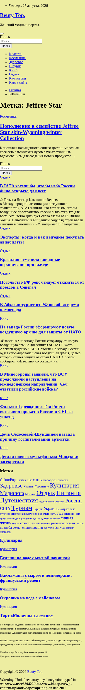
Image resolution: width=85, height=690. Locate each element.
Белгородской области (54, 480)
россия (80, 523)
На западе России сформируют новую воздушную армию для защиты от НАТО (40, 329)
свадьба (6, 527)
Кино (13, 70)
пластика (45, 523)
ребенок (58, 523)
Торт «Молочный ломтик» (26, 615)
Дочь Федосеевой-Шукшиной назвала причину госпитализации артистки (37, 437)
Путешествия (19, 500)
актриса (65, 509)
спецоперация (32, 527)
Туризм (21, 507)
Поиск (5, 37)
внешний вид (72, 513)
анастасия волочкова (24, 513)
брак (60, 513)
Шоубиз (15, 66)
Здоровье (16, 62)
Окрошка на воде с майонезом (30, 598)
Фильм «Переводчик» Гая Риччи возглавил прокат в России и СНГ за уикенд (36, 411)
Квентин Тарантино (36, 486)
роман (70, 523)
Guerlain (21, 480)
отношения (30, 523)
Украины (52, 508)
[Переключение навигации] (2, 33)
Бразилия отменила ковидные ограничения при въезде (30, 262)
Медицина (12, 493)
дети (36, 518)
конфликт (55, 518)
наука (15, 523)
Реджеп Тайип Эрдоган (51, 501)
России (73, 501)
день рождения (23, 518)
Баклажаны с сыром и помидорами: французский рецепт (36, 578)
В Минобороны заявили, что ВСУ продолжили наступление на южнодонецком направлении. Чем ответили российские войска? (34, 381)
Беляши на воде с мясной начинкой (35, 557)
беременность (47, 513)
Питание (68, 492)
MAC (36, 480)
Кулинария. (12, 540)
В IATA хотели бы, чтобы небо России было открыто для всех (37, 188)
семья (17, 527)
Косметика (17, 58)
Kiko (29, 480)
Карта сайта (18, 82)
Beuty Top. (12, 15)
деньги (11, 518)
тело (51, 527)
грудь (3, 518)
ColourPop (8, 480)
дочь (45, 518)
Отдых (14, 74)
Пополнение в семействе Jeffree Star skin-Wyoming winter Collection (39, 132)
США (5, 508)
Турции (38, 509)
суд (45, 527)
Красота (15, 54)
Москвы (30, 494)
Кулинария (17, 78)
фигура (60, 527)
